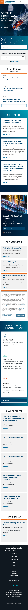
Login (20, 1)
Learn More (5, 134)
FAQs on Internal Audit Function (14, 596)
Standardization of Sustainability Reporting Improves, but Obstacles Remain (13, 143)
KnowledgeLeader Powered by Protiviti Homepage (14, 549)
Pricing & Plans (14, 559)
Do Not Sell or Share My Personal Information (9, 599)
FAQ (14, 565)
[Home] (10, 2)
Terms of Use (21, 308)
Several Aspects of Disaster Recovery (14, 594)
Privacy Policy (14, 573)
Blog (14, 562)
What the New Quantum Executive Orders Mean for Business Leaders (13, 79)
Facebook (10, 585)
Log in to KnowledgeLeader (14, 580)
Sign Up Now (5, 47)
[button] (2, 2)
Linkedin (13, 585)
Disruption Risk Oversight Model (10, 262)
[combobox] (13, 58)
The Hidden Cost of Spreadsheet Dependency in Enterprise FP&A (12, 121)
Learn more (4, 28)
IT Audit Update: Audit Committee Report (12, 248)
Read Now (5, 535)
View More (14, 105)
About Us (14, 553)
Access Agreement (14, 575)
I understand (20, 315)
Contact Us (14, 571)
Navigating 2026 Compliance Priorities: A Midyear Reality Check (13, 89)
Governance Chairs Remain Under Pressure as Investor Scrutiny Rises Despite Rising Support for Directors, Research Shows (13, 167)
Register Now (6, 429)
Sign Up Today (6, 400)
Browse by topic (14, 61)
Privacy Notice (19, 310)
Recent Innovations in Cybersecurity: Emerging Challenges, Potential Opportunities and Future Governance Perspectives (14, 100)
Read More (5, 256)
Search (25, 1)
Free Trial (14, 556)
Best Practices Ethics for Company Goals (14, 592)
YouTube (17, 585)
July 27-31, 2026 (8, 228)
